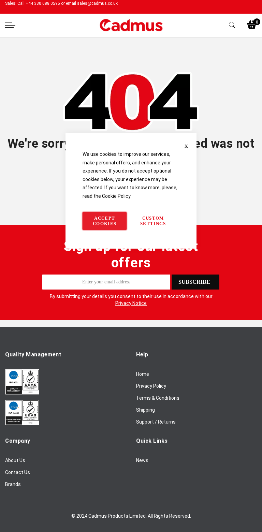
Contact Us (17, 472)
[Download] (22, 393)
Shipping (145, 410)
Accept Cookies (104, 221)
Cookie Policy (116, 196)
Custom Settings (153, 221)
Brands (13, 484)
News (142, 460)
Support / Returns (156, 422)
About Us (15, 460)
